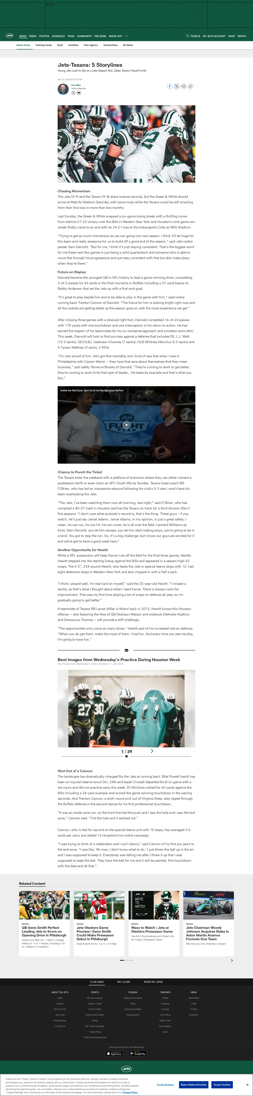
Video (194, 1003)
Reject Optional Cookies (194, 1084)
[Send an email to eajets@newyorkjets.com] (79, 93)
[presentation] (232, 961)
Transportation (133, 1015)
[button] (126, 425)
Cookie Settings (165, 1084)
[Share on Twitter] (177, 88)
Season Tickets (95, 1003)
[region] (126, 1085)
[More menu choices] (126, 35)
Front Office (165, 1015)
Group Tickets (94, 1009)
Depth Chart (165, 1020)
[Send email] (183, 88)
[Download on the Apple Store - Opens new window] (114, 1054)
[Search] (187, 35)
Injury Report (165, 1026)
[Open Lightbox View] (126, 716)
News (194, 992)
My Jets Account (95, 998)
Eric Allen (76, 85)
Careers (60, 1003)
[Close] (247, 1085)
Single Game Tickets (94, 1015)
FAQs (59, 998)
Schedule (165, 1003)
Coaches (165, 1009)
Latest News (193, 998)
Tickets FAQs (95, 1032)
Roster (165, 998)
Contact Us (60, 1026)
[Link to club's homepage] (10, 36)
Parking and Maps (133, 1009)
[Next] (152, 751)
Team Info (165, 992)
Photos (194, 1009)
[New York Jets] (126, 1069)
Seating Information (133, 998)
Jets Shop (60, 1015)
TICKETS (95, 992)
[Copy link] (190, 87)
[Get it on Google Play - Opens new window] (137, 1055)
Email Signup (60, 1020)
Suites (95, 1020)
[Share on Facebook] (170, 88)
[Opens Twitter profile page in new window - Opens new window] (73, 93)
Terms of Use (60, 1009)
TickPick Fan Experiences (94, 1037)
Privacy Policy (130, 1092)
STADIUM (133, 992)
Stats (165, 1032)
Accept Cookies (222, 1084)
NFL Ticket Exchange (94, 1026)
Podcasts (193, 1015)
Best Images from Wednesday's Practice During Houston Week (119, 659)
